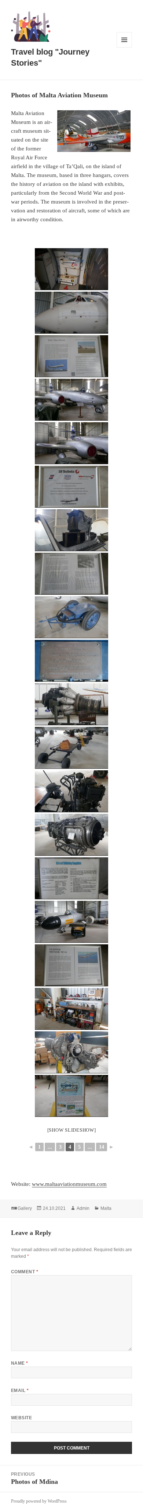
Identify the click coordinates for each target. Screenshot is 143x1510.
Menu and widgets (124, 47)
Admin (83, 1208)
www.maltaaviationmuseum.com (69, 1184)
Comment (24, 1271)
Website (21, 1417)
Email (20, 1390)
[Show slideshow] (71, 1130)
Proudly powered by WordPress (39, 1501)
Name (19, 1363)
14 (101, 1147)
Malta (105, 1208)
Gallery (25, 1208)
